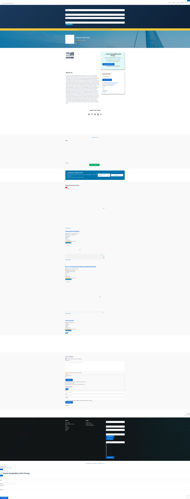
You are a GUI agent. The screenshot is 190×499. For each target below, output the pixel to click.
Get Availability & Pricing (108, 64)
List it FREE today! (101, 29)
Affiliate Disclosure (89, 424)
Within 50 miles (109, 449)
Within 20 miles (109, 445)
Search (173, 2)
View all (66, 333)
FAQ (66, 430)
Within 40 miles (109, 447)
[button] (175, 2)
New (66, 187)
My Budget (2, 485)
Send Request (4, 497)
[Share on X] (92, 114)
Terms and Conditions (90, 425)
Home (170, 2)
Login (186, 2)
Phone (1, 483)
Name (66, 390)
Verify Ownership (107, 79)
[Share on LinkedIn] (98, 114)
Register (182, 2)
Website (105, 91)
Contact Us (67, 427)
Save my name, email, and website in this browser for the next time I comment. (79, 400)
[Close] (67, 389)
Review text (67, 360)
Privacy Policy (88, 422)
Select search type (68, 8)
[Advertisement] (95, 126)
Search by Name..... (68, 11)
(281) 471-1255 (112, 83)
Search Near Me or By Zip (110, 440)
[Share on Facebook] (89, 114)
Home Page (67, 422)
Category (66, 16)
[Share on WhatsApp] (101, 114)
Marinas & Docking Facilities (113, 82)
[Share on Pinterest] (95, 114)
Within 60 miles (109, 450)
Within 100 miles (109, 455)
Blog (178, 2)
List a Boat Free (116, 175)
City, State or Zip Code (69, 19)
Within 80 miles (109, 453)
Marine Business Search (69, 424)
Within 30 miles (109, 446)
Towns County (69, 320)
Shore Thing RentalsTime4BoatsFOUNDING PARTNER (80, 266)
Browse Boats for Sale (102, 175)
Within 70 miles (109, 451)
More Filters (109, 438)
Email (1, 480)
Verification (67, 405)
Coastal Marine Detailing (72, 231)
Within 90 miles (109, 454)
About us (67, 426)
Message (1, 489)
